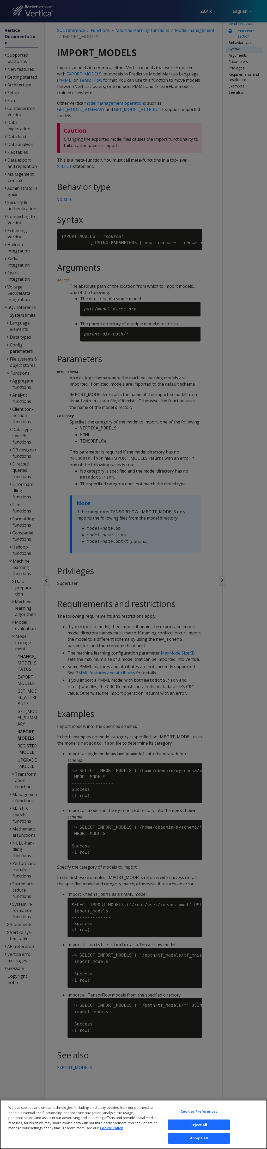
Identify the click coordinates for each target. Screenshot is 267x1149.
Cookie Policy (111, 1128)
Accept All (199, 1138)
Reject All (199, 1124)
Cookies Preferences (199, 1111)
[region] (133, 1124)
